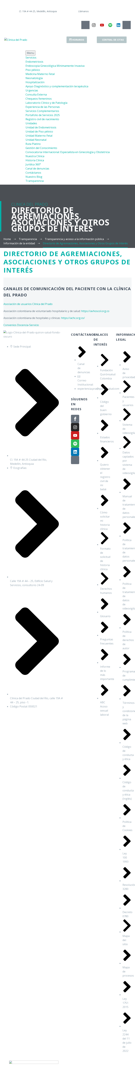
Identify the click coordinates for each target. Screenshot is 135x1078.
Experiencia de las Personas (43, 107)
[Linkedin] (118, 25)
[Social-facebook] (85, 25)
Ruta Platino (33, 144)
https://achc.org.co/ (73, 318)
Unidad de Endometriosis (41, 127)
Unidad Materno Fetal (39, 135)
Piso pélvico (33, 70)
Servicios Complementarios (42, 111)
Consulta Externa (36, 94)
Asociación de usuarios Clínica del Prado (28, 304)
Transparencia (35, 181)
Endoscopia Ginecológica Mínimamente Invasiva (55, 66)
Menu (30, 53)
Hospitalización (35, 82)
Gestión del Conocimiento (41, 148)
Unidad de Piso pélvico (39, 131)
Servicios (31, 57)
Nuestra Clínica (35, 156)
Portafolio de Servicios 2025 (43, 115)
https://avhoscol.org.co (95, 311)
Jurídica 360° (33, 164)
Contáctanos (33, 172)
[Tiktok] (126, 25)
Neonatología (34, 78)
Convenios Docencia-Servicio (21, 325)
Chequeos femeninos (39, 98)
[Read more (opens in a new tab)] (33, 11)
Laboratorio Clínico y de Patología (46, 103)
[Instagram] (94, 25)
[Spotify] (110, 25)
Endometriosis (34, 61)
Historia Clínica (35, 160)
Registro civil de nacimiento (42, 119)
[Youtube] (102, 25)
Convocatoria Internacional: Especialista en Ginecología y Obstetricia (68, 152)
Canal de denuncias (37, 168)
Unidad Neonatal (36, 140)
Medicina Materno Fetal (40, 74)
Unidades (31, 123)
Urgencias (32, 90)
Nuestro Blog (34, 177)
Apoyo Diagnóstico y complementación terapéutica (57, 86)
